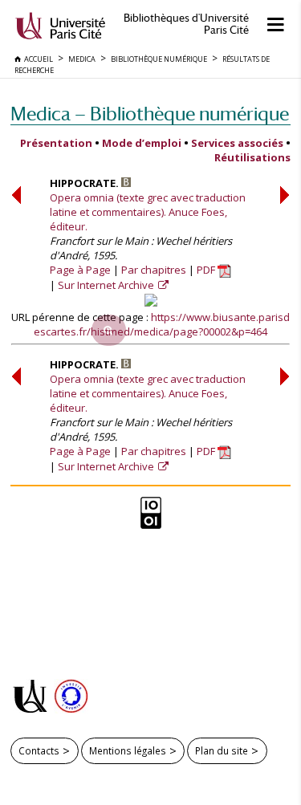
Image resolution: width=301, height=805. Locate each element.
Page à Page (80, 269)
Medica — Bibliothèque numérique (149, 113)
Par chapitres (153, 269)
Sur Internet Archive (107, 285)
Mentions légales (127, 750)
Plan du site (221, 750)
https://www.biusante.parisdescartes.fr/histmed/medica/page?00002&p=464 (162, 324)
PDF (207, 269)
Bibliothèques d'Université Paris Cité (186, 24)
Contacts (38, 750)
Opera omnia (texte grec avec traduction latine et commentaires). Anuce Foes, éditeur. (148, 212)
